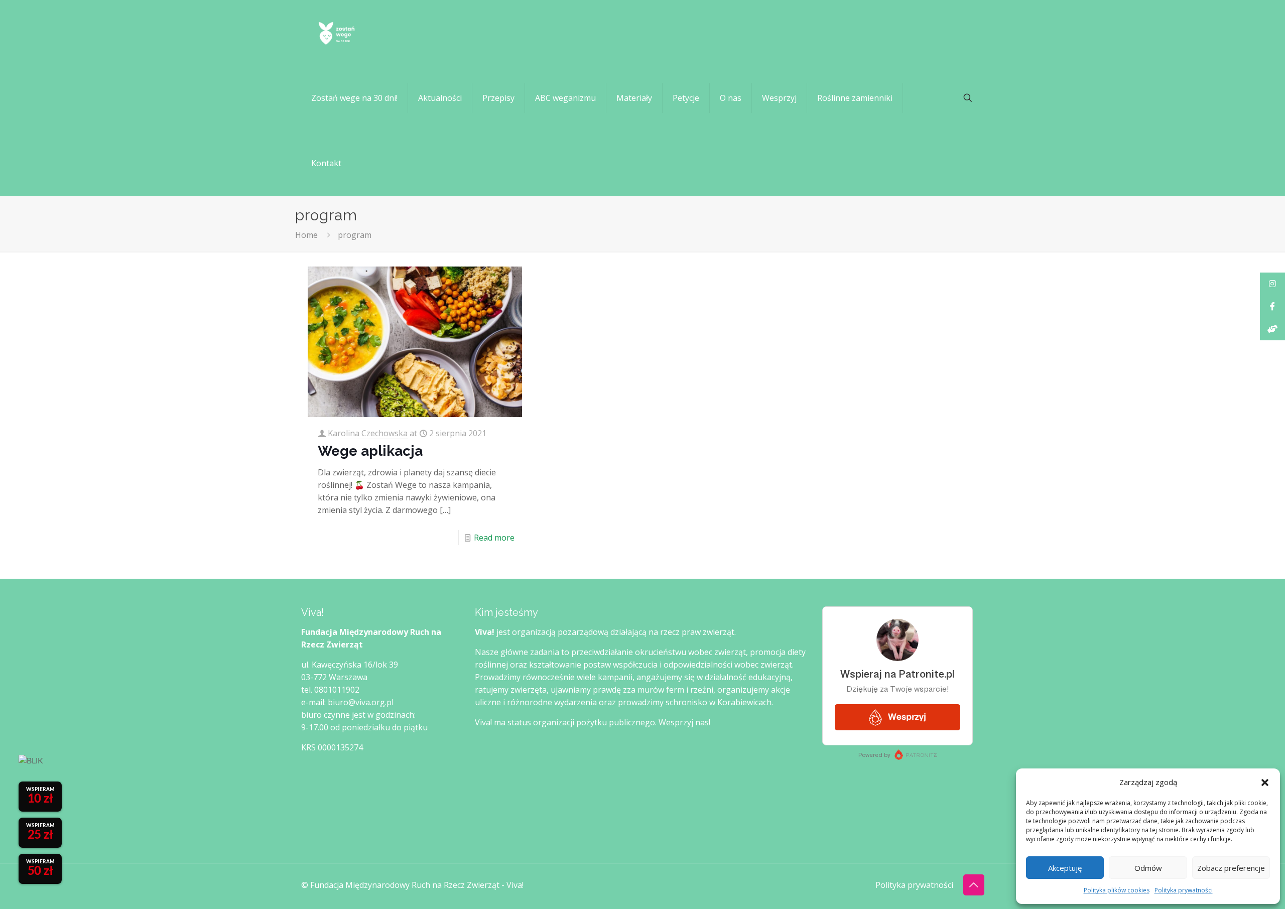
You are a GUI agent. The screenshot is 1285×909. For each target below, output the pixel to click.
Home (306, 234)
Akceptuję (1065, 868)
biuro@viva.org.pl (361, 702)
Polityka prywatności (1183, 890)
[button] (1265, 782)
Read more (494, 537)
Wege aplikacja (370, 451)
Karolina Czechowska (368, 433)
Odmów (1148, 868)
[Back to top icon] (973, 884)
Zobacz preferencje (1231, 868)
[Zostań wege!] (336, 32)
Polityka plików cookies (1116, 890)
